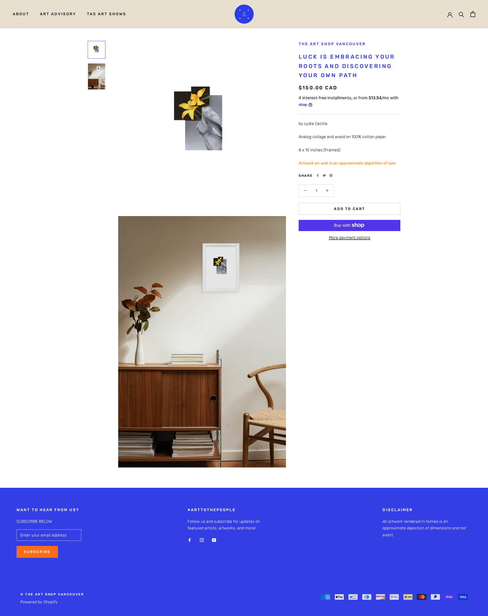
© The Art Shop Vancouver (52, 594)
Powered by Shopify (39, 601)
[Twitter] (324, 175)
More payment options (349, 237)
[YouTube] (214, 540)
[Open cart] (472, 14)
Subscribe (37, 552)
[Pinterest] (330, 175)
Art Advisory (58, 14)
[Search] (461, 14)
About (21, 14)
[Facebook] (317, 175)
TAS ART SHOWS (106, 14)
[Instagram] (202, 540)
